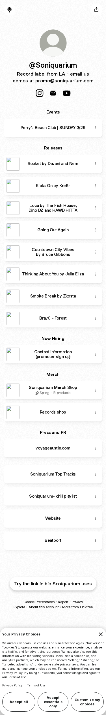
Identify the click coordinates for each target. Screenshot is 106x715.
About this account (44, 607)
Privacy (77, 602)
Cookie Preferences (39, 602)
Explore (19, 607)
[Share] (95, 128)
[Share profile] (96, 9)
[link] (39, 93)
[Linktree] (9, 9)
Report (63, 602)
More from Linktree (77, 607)
